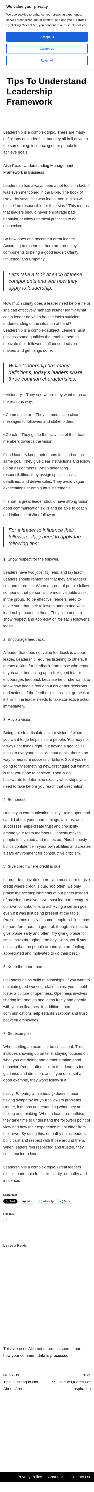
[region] (47, 34)
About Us (56, 1477)
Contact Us (80, 1477)
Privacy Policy (29, 1477)
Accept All (47, 37)
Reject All (47, 60)
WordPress (64, 1487)
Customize (47, 48)
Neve (24, 1487)
